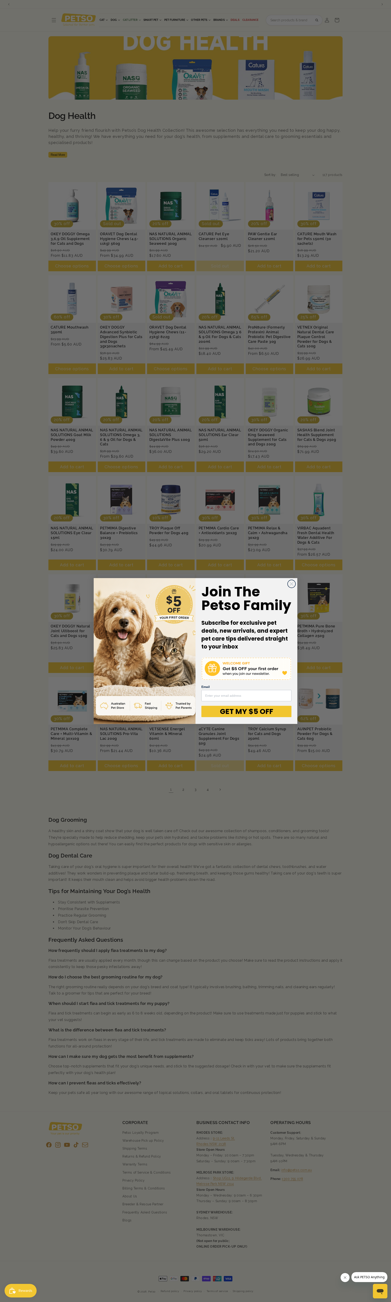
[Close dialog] (292, 584)
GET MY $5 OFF (246, 711)
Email (205, 687)
